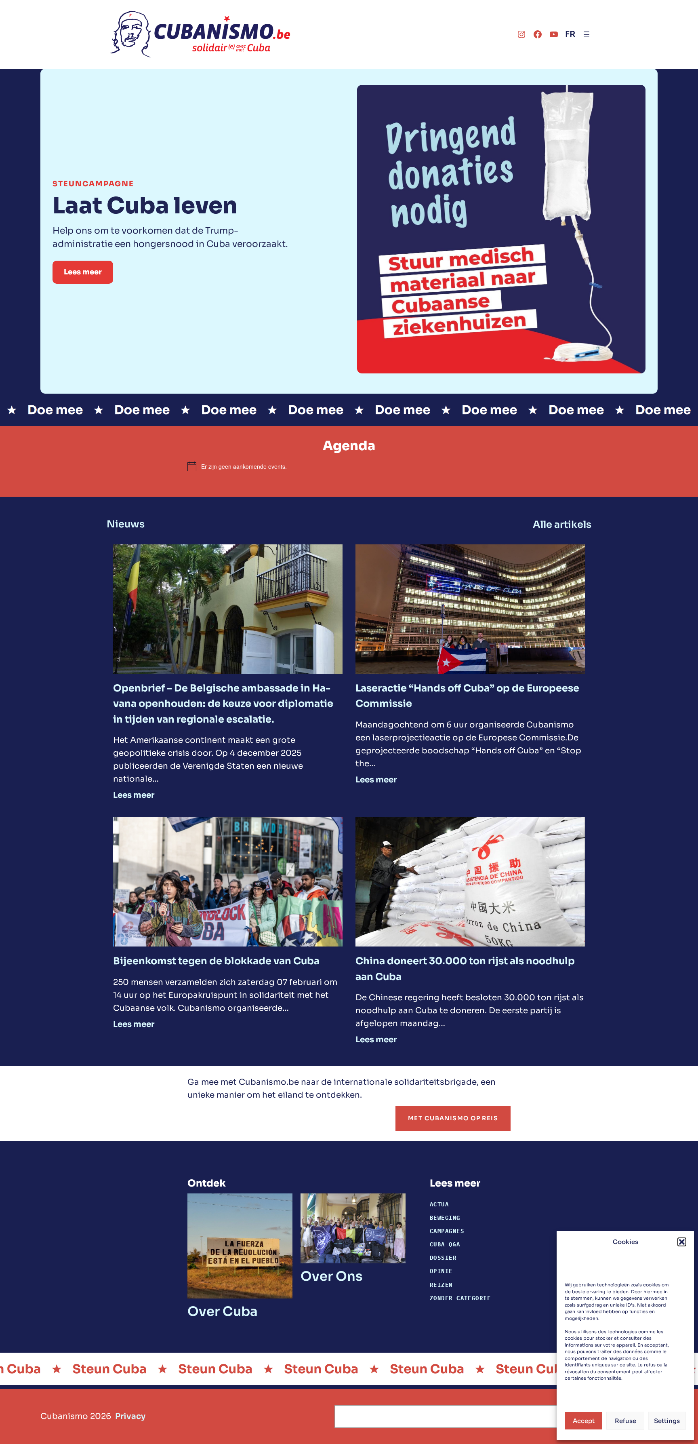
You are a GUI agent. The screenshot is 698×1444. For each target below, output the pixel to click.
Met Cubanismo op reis (453, 1118)
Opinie (441, 1271)
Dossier (443, 1257)
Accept (584, 1421)
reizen (441, 1284)
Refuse (625, 1421)
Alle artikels (562, 525)
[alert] (349, 466)
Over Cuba (222, 1311)
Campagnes (447, 1231)
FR (570, 34)
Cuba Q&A (445, 1244)
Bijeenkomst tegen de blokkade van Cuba (216, 961)
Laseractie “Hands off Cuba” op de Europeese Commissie (467, 696)
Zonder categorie (460, 1298)
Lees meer (83, 272)
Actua (439, 1204)
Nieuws (126, 524)
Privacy (130, 1416)
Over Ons (332, 1276)
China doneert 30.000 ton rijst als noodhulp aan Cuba (465, 968)
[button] (682, 1242)
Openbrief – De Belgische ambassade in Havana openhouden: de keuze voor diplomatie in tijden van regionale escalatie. (223, 703)
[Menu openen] (586, 34)
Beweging (445, 1217)
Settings (667, 1421)
